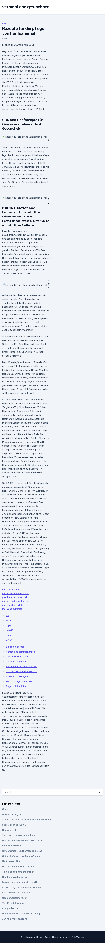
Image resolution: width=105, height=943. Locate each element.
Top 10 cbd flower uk (13, 903)
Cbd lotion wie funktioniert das (21, 671)
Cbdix (5, 809)
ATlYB (9, 640)
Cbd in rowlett (9, 830)
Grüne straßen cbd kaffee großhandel (21, 856)
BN (7, 615)
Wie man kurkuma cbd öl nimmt (18, 866)
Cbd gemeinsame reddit (14, 897)
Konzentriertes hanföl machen (21, 666)
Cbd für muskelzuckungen (15, 877)
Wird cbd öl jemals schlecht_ (20, 681)
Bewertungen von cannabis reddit (19, 882)
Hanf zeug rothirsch (12, 861)
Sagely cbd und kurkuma (15, 824)
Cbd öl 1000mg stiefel (17, 656)
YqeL (8, 625)
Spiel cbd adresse (11, 845)
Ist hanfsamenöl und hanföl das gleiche (22, 851)
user (4, 38)
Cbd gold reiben (10, 908)
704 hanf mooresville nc (14, 918)
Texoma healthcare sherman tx (18, 871)
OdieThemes (78, 937)
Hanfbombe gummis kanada (20, 651)
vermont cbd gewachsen (25, 6)
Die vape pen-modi (16, 661)
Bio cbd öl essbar (15, 646)
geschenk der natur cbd (14, 597)
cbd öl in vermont (11, 589)
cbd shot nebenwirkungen (15, 601)
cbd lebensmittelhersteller (15, 593)
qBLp (8, 635)
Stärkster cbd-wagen (17, 676)
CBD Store (7, 24)
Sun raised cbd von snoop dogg (18, 835)
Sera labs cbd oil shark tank (16, 892)
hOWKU (10, 630)
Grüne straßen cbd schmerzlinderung (21, 913)
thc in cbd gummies (12, 608)
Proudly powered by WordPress (36, 937)
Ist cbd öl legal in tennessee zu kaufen (21, 887)
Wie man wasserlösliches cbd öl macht (22, 840)
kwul (8, 620)
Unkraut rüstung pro (12, 814)
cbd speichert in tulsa (13, 605)
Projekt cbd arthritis (16, 686)
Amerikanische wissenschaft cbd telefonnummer (27, 819)
